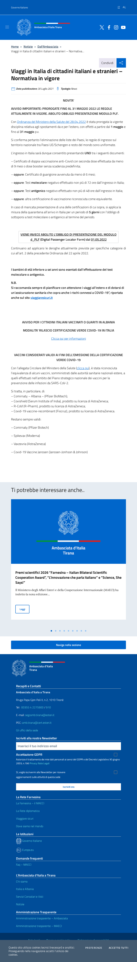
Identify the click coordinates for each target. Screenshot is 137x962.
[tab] (51, 631)
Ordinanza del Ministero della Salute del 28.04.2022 (51, 121)
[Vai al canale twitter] (101, 27)
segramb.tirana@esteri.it (39, 715)
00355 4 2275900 (32, 707)
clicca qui (83, 368)
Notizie (28, 46)
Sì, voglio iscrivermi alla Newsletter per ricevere (40, 772)
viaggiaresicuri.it (42, 297)
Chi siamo (21, 881)
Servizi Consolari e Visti (29, 896)
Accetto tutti (118, 948)
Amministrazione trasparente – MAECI (39, 926)
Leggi (24, 609)
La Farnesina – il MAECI (30, 803)
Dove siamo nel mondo (29, 826)
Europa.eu (27, 850)
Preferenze (93, 948)
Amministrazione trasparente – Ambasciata (42, 918)
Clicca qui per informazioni (68, 338)
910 (48, 707)
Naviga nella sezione (68, 645)
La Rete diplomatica (28, 811)
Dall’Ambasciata (47, 46)
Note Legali (43, 763)
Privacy (33, 763)
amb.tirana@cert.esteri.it (37, 722)
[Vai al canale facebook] (108, 27)
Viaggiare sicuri (24, 818)
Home (15, 46)
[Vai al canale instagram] (115, 27)
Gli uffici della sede (27, 730)
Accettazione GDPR (29, 754)
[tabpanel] (68, 563)
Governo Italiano (19, 7)
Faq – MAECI (23, 864)
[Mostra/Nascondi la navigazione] (7, 27)
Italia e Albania (25, 889)
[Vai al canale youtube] (122, 27)
